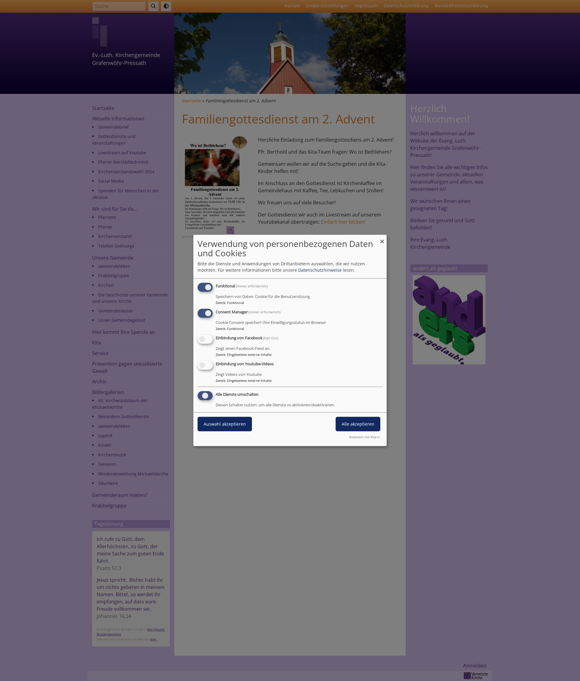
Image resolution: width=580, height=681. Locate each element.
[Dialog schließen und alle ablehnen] (382, 238)
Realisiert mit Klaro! (364, 437)
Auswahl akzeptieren (225, 424)
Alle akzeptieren (358, 424)
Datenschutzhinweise (320, 270)
